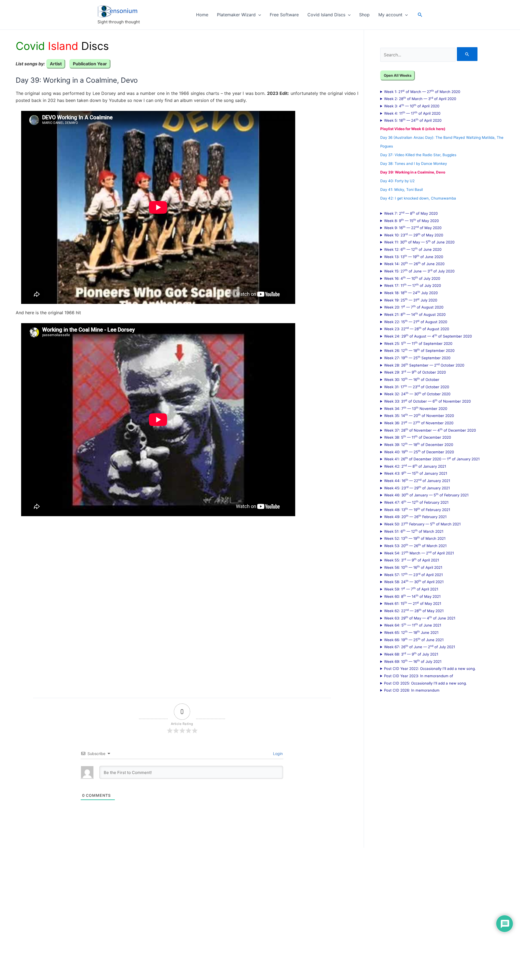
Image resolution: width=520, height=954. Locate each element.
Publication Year (90, 63)
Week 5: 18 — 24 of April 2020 (412, 120)
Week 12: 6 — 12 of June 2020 (412, 249)
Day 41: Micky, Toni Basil (401, 189)
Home (202, 14)
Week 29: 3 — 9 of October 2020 (415, 372)
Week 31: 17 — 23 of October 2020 (416, 386)
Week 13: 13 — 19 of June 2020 (413, 256)
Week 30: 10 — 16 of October (411, 379)
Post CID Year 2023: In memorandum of (418, 676)
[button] (258, 14)
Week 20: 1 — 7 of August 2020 (413, 306)
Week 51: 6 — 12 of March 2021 (413, 531)
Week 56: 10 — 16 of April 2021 (413, 567)
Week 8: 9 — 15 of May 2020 (411, 220)
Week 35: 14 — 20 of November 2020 (419, 415)
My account (390, 14)
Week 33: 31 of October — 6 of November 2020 (427, 401)
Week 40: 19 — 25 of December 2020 (419, 451)
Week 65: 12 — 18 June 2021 (411, 632)
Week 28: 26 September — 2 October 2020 (424, 364)
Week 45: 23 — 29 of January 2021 (417, 487)
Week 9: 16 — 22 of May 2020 (412, 227)
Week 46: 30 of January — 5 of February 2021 (426, 494)
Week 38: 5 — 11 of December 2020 (417, 437)
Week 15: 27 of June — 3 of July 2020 (419, 270)
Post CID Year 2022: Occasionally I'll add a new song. (430, 668)
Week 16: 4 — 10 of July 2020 (412, 278)
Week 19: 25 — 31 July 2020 (410, 299)
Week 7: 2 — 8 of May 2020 (411, 213)
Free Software (284, 14)
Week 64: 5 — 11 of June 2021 (412, 624)
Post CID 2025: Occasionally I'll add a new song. (425, 683)
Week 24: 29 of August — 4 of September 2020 (428, 335)
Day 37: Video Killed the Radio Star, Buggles (418, 155)
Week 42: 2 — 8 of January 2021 (415, 466)
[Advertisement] (167, 603)
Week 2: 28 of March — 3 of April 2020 (420, 98)
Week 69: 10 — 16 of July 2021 (412, 661)
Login (277, 753)
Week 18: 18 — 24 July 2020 (411, 292)
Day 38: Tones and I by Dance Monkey (413, 163)
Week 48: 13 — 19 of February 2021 (417, 509)
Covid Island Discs (326, 14)
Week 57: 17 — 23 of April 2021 (413, 574)
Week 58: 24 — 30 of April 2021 (414, 581)
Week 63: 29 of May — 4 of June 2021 (419, 617)
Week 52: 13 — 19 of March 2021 (415, 538)
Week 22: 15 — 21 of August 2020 (415, 321)
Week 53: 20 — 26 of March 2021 (415, 545)
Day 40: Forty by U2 (397, 181)
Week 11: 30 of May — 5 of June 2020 (419, 241)
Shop (364, 14)
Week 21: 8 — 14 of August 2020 (415, 314)
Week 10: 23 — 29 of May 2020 (413, 234)
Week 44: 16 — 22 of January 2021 (417, 480)
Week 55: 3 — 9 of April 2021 (411, 559)
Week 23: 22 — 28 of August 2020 (416, 328)
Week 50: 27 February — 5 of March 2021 (422, 523)
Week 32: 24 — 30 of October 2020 (417, 393)
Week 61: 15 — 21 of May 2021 (412, 603)
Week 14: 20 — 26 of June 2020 (414, 263)
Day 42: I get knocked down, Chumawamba (418, 198)
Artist (56, 63)
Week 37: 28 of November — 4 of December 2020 (430, 430)
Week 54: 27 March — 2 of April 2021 (419, 552)
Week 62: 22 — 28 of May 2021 (414, 610)
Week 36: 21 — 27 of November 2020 (418, 422)
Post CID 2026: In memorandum (412, 690)
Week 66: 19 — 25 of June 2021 (414, 639)
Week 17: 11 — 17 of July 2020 (412, 285)
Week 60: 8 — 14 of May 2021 (412, 596)
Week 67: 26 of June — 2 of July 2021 (419, 646)
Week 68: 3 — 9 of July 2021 (411, 653)
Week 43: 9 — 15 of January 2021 (415, 473)
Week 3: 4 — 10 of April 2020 (411, 105)
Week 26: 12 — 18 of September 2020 (419, 350)
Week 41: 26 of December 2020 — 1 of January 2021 (432, 458)
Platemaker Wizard (236, 14)
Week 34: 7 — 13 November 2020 (415, 408)
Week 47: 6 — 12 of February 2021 (416, 502)
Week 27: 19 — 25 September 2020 (417, 357)
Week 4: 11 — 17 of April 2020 (412, 113)
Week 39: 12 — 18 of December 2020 (418, 444)
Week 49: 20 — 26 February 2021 (415, 516)
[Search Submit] (467, 54)
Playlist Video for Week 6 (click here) (412, 129)
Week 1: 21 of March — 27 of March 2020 (422, 91)
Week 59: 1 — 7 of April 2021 (411, 588)
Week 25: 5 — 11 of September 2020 (418, 343)
